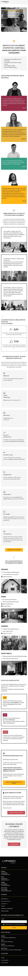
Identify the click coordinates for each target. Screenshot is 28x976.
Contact (3, 906)
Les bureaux (3, 903)
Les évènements (4, 960)
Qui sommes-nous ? (5, 901)
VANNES (3, 944)
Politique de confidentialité (7, 908)
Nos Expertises (4, 898)
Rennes (3, 936)
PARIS (2, 940)
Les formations (4, 962)
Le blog (2, 957)
